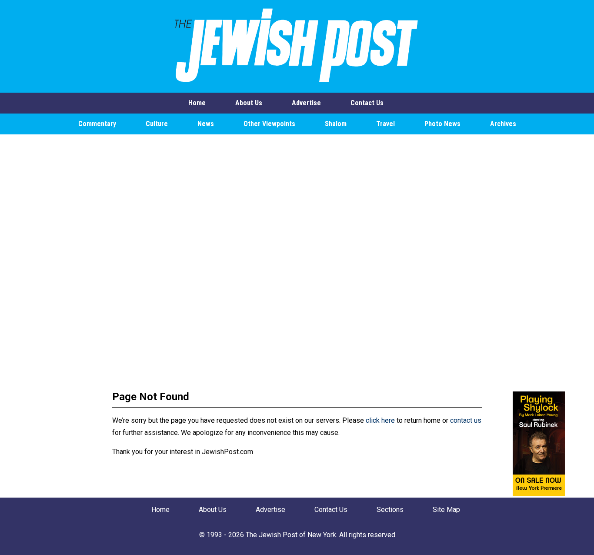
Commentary (97, 124)
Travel (385, 124)
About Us (248, 103)
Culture (157, 124)
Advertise (306, 103)
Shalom (336, 124)
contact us (465, 420)
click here (380, 420)
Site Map (446, 509)
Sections (390, 509)
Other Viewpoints (269, 124)
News (205, 124)
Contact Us (367, 103)
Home (197, 103)
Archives (503, 124)
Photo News (442, 124)
